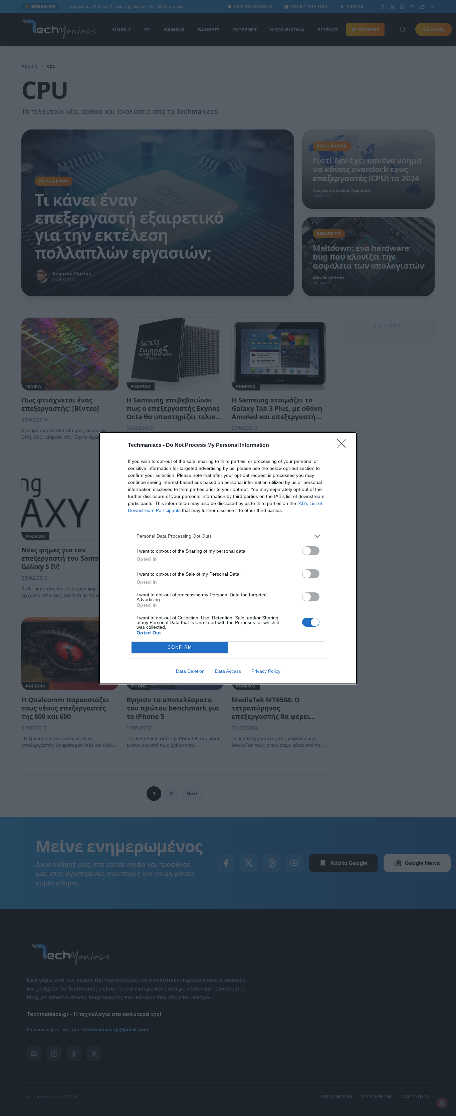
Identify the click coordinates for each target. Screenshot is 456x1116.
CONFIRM (180, 647)
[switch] (310, 550)
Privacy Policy (265, 671)
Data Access (228, 671)
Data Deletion (190, 671)
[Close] (343, 445)
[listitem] (228, 536)
